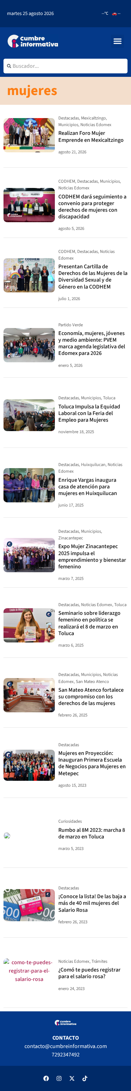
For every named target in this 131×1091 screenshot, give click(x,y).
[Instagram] (59, 1078)
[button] (117, 41)
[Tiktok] (84, 1078)
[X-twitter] (72, 1078)
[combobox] (65, 66)
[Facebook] (46, 1078)
